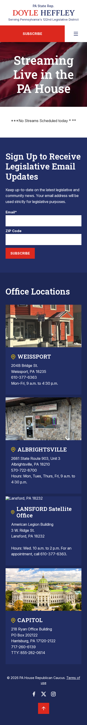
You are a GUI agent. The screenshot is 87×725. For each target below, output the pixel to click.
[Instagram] (53, 695)
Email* (11, 212)
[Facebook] (34, 695)
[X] (43, 695)
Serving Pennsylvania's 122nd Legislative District (43, 12)
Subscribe (32, 34)
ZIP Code (14, 231)
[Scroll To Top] (43, 708)
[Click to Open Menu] (76, 33)
